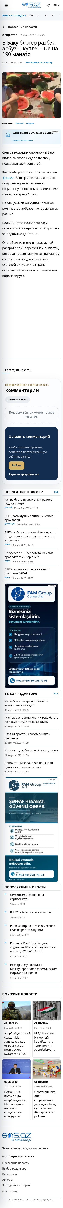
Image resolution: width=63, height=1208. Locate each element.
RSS (4, 1191)
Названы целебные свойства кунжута (31, 750)
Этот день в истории (16, 1185)
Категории (9, 1174)
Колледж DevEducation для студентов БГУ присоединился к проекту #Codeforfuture (33, 947)
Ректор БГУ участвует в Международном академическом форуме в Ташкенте (33, 969)
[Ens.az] (31, 5)
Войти (16, 465)
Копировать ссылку (39, 62)
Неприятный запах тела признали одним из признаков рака (29, 765)
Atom (14, 1191)
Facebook (20, 123)
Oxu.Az (8, 178)
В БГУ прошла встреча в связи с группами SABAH (27, 571)
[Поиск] (48, 5)
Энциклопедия (14, 15)
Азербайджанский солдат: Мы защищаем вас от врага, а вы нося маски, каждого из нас (17, 1043)
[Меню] (6, 5)
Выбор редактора (14, 1168)
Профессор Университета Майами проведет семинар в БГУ (29, 555)
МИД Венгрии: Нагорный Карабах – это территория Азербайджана (44, 1041)
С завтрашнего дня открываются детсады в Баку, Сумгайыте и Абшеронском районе (45, 1104)
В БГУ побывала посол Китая (30, 912)
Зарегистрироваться (24, 474)
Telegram (30, 123)
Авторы (7, 1179)
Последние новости (15, 1163)
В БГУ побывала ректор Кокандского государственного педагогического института (30, 536)
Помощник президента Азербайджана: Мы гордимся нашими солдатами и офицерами (15, 1104)
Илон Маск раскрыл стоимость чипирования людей (26, 703)
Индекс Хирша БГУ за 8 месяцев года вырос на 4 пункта (32, 928)
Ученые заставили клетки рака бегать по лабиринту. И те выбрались (31, 719)
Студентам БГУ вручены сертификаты (27, 897)
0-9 (31, 15)
